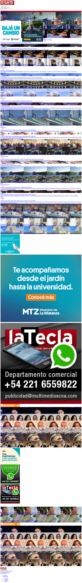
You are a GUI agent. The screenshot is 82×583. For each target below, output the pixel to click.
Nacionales (5, 11)
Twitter (5, 581)
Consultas (6, 578)
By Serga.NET (4, 573)
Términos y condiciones (5, 572)
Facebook (6, 580)
